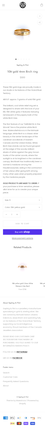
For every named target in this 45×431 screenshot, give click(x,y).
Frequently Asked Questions (16, 381)
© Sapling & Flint (22, 397)
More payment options (22, 238)
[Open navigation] (3, 5)
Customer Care (10, 377)
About (6, 385)
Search (6, 372)
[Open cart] (42, 5)
